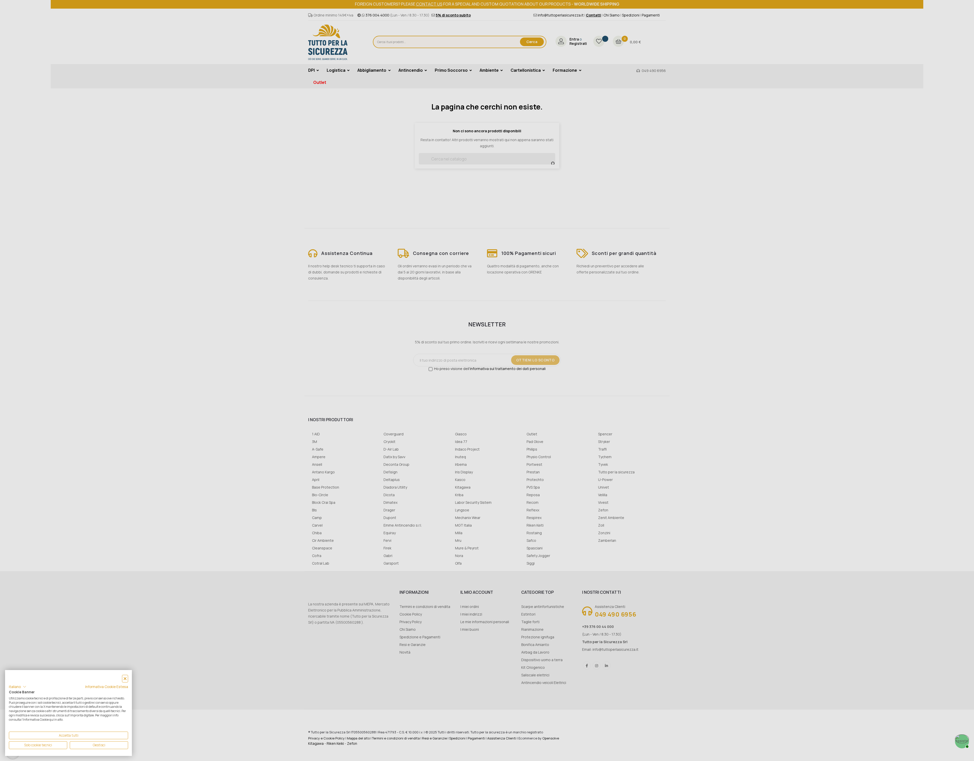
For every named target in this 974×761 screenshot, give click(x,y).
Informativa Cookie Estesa (106, 686)
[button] (17, 687)
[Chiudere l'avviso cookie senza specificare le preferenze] (125, 679)
